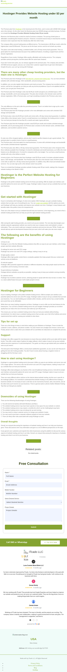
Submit (33, 527)
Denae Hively (33, 585)
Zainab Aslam (33, 605)
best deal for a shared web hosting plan (38, 78)
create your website (42, 203)
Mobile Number (9, 490)
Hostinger (19, 29)
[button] (65, 3)
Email (7, 481)
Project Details (9, 507)
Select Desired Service (12, 498)
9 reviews (43, 557)
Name (7, 472)
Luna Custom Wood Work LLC (33, 565)
